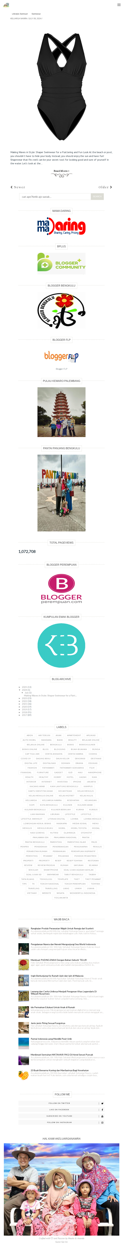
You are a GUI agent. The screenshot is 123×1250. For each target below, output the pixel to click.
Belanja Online (36, 744)
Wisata (60, 893)
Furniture (43, 772)
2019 (25, 709)
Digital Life (31, 763)
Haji (80, 772)
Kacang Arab (37, 786)
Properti (28, 860)
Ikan (94, 777)
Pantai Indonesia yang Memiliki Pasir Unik (51, 1038)
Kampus (88, 786)
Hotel (70, 777)
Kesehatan (73, 800)
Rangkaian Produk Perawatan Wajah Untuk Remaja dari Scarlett (62, 928)
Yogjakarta (61, 897)
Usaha (90, 888)
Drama (79, 763)
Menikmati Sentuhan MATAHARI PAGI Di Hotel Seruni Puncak (62, 1054)
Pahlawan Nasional (65, 837)
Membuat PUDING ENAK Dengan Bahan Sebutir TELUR (59, 960)
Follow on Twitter (59, 1103)
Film (92, 768)
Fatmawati (48, 768)
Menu (118, 1)
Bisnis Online (29, 749)
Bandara (46, 740)
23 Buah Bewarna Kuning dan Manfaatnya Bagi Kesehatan (60, 1070)
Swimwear (36, 14)
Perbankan (59, 851)
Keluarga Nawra (52, 800)
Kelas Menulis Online (41, 795)
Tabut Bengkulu (73, 874)
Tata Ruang (27, 879)
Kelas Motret (66, 795)
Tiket (77, 879)
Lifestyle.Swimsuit (20, 14)
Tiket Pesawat (93, 879)
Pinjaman (63, 856)
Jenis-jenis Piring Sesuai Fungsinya (48, 1023)
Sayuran (78, 865)
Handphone (95, 772)
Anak (59, 735)
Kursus (93, 809)
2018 (25, 712)
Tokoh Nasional (49, 884)
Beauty (72, 740)
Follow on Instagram (59, 1122)
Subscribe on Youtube (59, 1116)
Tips (24, 884)
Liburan (55, 814)
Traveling (34, 888)
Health (29, 777)
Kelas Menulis (86, 791)
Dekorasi (80, 758)
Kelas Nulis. (87, 795)
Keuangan (91, 800)
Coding (93, 754)
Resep (58, 860)
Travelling (51, 888)
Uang (66, 888)
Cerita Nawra (75, 754)
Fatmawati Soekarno (72, 768)
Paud (94, 842)
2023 (25, 698)
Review (28, 865)
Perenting (32, 856)
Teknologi (46, 879)
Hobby (57, 777)
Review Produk (46, 865)
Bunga (96, 749)
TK (33, 884)
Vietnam (32, 893)
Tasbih (92, 874)
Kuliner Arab (85, 805)
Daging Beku (43, 758)
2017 (25, 715)
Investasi (62, 781)
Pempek (24, 846)
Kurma (80, 809)
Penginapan (81, 846)
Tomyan (95, 884)
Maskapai (62, 823)
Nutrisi (54, 833)
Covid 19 (26, 758)
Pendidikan (40, 846)
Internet (47, 781)
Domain (65, 763)
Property (44, 860)
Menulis (27, 828)
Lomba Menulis (92, 819)
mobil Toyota (79, 828)
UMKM (78, 888)
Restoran (93, 860)
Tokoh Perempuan (75, 884)
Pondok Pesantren (85, 856)
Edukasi (93, 763)
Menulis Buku (45, 828)
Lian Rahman (37, 814)
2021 (25, 703)
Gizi (70, 772)
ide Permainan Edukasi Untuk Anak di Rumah (53, 1007)
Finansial (26, 772)
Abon (30, 735)
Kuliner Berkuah (61, 809)
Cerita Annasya (53, 754)
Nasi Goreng (37, 833)
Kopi (32, 805)
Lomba (74, 819)
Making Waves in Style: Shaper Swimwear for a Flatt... (50, 695)
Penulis (97, 846)
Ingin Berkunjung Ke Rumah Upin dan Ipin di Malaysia (57, 975)
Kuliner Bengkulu (35, 809)
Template (63, 879)
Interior (31, 781)
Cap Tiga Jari (32, 754)
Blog (46, 749)
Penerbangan (61, 846)
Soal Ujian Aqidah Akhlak (79, 870)
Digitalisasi (49, 763)
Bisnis (70, 744)
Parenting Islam (76, 842)
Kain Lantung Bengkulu (64, 786)
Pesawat (48, 856)
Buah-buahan (79, 749)
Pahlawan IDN (41, 837)
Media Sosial (80, 823)
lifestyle (70, 814)
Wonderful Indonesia (82, 893)
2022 (25, 701)
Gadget (58, 772)
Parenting (56, 842)
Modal (96, 828)
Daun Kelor (63, 758)
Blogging (60, 749)
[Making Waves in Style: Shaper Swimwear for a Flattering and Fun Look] (61, 85)
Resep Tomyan (74, 860)
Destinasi (96, 758)
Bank (60, 740)
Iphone (77, 781)
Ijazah (82, 777)
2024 (25, 690)
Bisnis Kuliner (87, 744)
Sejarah (93, 865)
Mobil (62, 828)
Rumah (64, 865)
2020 (25, 706)
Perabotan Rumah (37, 851)
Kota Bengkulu (49, 805)
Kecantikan (65, 791)
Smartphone (51, 870)
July (27, 692)
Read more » (62, 171)
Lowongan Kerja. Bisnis (37, 823)
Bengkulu (56, 744)
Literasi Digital (56, 819)
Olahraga (69, 833)
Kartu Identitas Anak (41, 791)
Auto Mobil (29, 740)
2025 (25, 687)
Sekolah (33, 870)
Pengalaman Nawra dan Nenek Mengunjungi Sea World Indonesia (63, 944)
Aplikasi (91, 735)
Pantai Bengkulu (35, 842)
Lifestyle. (86, 814)
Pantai (86, 837)
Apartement (74, 735)
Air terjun (44, 735)
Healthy (43, 777)
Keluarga (31, 800)
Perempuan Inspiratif (83, 851)
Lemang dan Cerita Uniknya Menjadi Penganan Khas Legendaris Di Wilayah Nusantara (64, 992)
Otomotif (86, 833)
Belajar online (91, 740)
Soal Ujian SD (33, 874)
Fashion (32, 768)
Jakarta (91, 781)
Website (46, 893)
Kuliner (67, 805)
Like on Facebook (59, 1110)
